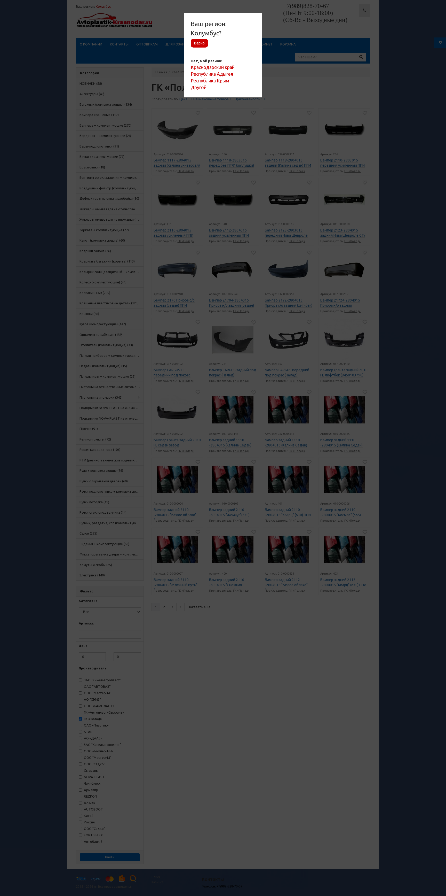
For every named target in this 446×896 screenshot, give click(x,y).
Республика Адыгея (212, 73)
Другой (198, 87)
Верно (199, 43)
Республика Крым (210, 80)
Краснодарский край (213, 67)
